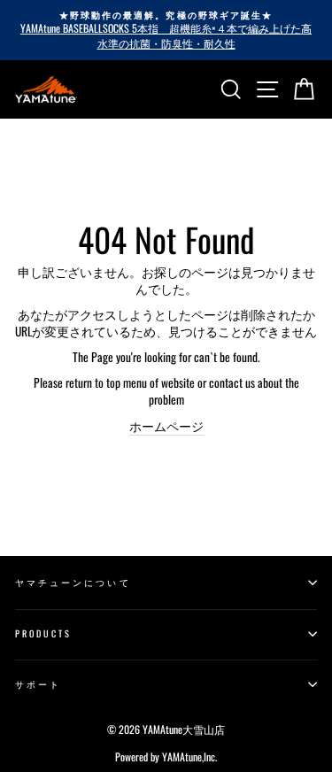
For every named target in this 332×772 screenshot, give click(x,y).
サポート (38, 684)
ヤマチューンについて (73, 582)
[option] (166, 30)
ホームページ (166, 426)
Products (43, 633)
